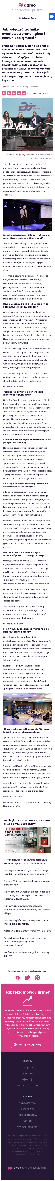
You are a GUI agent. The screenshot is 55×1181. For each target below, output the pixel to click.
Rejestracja (27, 1079)
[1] (3, 93)
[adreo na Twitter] (27, 979)
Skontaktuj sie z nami (13, 796)
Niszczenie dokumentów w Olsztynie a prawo (27, 930)
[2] (9, 93)
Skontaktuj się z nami (13, 386)
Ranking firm (27, 1108)
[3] (14, 93)
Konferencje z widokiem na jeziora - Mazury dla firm (26, 954)
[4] (19, 93)
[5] (24, 93)
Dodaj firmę (27, 1067)
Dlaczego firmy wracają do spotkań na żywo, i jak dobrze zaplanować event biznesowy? (27, 872)
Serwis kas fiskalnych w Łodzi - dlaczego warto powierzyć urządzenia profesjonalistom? (25, 942)
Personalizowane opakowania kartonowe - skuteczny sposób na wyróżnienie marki (26, 861)
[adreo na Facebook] (18, 979)
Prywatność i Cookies (28, 1126)
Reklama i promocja (27, 1085)
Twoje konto (27, 1073)
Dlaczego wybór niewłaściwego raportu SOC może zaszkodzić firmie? (27, 922)
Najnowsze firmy (27, 1102)
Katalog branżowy (27, 1114)
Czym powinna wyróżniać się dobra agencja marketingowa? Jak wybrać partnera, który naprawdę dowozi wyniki (27, 895)
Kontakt (27, 1120)
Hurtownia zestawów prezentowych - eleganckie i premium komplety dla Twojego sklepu (27, 909)
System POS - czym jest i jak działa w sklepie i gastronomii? (27, 883)
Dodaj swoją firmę (27, 18)
